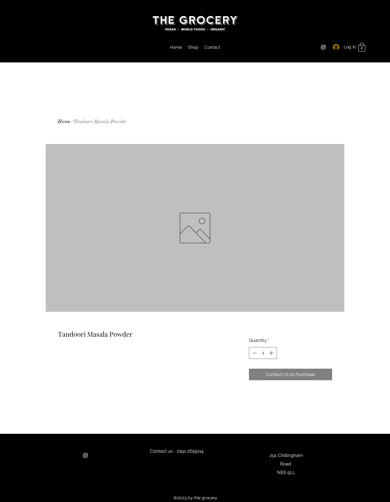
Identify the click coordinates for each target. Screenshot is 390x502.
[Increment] (272, 353)
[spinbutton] (263, 353)
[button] (362, 47)
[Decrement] (254, 353)
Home (64, 121)
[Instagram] (323, 47)
